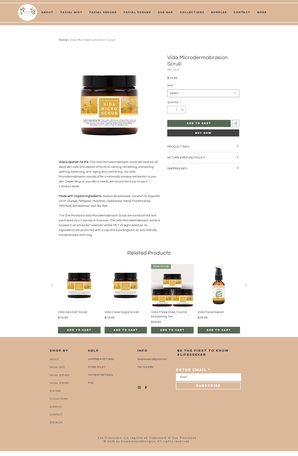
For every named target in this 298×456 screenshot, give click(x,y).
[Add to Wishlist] (235, 123)
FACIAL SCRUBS (59, 383)
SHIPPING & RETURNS (101, 359)
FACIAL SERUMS (59, 375)
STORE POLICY (97, 367)
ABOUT (54, 359)
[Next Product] (245, 285)
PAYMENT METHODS (100, 375)
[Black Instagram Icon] (139, 387)
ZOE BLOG (56, 422)
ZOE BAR (55, 390)
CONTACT (56, 414)
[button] (192, 12)
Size (171, 85)
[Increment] (182, 109)
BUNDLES (56, 406)
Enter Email (191, 369)
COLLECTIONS (59, 398)
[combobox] (203, 93)
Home (63, 40)
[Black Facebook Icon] (146, 387)
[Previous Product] (52, 285)
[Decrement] (170, 109)
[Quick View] (79, 285)
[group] (149, 299)
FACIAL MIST (57, 367)
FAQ (90, 382)
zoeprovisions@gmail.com (152, 359)
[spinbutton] (176, 109)
